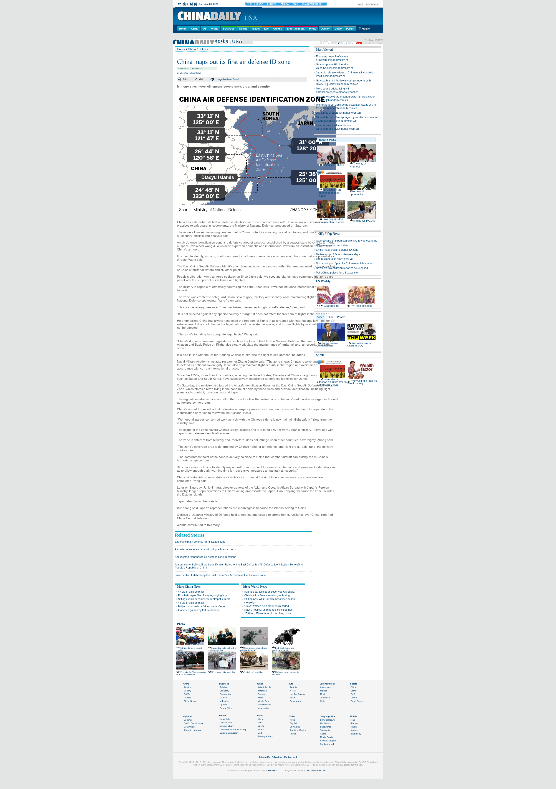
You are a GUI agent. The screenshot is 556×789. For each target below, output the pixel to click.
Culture (277, 28)
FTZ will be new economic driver (327, 344)
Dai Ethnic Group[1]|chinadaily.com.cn (338, 112)
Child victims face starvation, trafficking (267, 595)
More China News (188, 586)
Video (338, 28)
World (214, 28)
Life (266, 28)
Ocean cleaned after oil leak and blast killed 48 (253, 649)
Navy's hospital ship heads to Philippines (268, 609)
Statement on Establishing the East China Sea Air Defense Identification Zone (220, 575)
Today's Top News (327, 233)
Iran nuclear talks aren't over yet (334, 258)
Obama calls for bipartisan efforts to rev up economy (346, 240)
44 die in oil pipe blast (191, 602)
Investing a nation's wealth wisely (362, 382)
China (194, 28)
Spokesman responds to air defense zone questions (205, 557)
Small (235, 79)
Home (183, 28)
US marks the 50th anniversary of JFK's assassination (191, 673)
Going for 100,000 (333, 165)
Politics (203, 49)
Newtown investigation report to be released (342, 268)
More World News (255, 586)
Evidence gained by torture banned (199, 610)
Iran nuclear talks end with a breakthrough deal (222, 649)
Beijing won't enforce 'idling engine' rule (201, 606)
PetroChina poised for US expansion (337, 272)
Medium (227, 79)
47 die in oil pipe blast (191, 591)
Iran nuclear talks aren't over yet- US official (269, 591)
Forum (350, 28)
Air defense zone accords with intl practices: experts (205, 549)
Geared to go (331, 305)
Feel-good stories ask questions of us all (283, 649)
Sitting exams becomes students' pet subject (204, 599)
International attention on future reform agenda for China (332, 382)
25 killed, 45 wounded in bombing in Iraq (268, 613)
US (205, 28)
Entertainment (295, 28)
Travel (256, 28)
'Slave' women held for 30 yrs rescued (266, 606)
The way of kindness (358, 165)
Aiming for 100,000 (364, 220)
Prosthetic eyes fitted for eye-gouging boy (202, 595)
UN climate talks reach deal (223, 672)
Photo (312, 28)
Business (229, 28)
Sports (243, 28)
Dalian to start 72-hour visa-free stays (338, 254)
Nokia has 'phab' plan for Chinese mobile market (344, 263)
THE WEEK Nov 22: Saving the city (359, 344)
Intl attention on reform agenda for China (330, 192)
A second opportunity (357, 193)
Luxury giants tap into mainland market (331, 221)
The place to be (363, 305)
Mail (201, 79)
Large (220, 79)
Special (320, 354)
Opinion (325, 28)
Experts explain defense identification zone (200, 541)
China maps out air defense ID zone (337, 249)
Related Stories (189, 535)
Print (185, 79)
